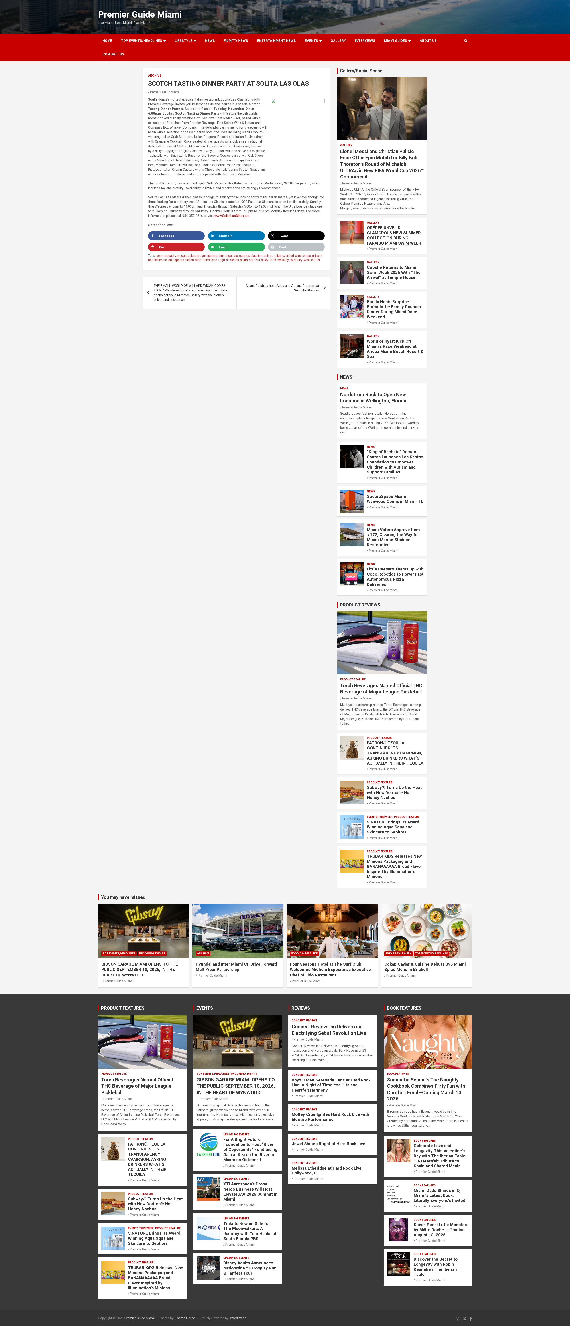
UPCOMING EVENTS (152, 953)
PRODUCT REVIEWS (360, 605)
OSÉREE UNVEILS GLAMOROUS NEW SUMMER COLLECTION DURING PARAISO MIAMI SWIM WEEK (394, 235)
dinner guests (228, 255)
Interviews (365, 41)
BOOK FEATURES (404, 1008)
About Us (428, 41)
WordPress (238, 1318)
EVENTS (311, 41)
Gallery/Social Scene (361, 70)
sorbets (254, 260)
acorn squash (165, 255)
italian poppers (173, 260)
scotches (232, 260)
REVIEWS (300, 1008)
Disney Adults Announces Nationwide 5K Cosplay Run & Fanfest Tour (250, 1268)
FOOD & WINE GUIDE (304, 953)
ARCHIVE (154, 75)
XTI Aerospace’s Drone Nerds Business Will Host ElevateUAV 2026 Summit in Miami (250, 1191)
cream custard (207, 255)
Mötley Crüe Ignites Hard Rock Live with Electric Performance (330, 1117)
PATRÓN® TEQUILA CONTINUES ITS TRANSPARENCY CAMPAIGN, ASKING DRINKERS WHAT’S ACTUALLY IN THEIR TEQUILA (395, 753)
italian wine (193, 260)
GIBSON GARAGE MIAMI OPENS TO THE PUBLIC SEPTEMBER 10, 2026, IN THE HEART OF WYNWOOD (139, 970)
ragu (221, 260)
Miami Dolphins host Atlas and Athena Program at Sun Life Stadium (282, 288)
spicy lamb (268, 260)
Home (107, 41)
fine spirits (265, 255)
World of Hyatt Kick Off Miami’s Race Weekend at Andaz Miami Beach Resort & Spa (395, 349)
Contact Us (113, 54)
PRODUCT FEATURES (123, 1008)
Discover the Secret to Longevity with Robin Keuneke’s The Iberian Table (436, 1267)
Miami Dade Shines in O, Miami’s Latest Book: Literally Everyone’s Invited (439, 1195)
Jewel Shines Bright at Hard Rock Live (328, 1143)
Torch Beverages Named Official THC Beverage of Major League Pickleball (137, 1086)
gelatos (279, 255)
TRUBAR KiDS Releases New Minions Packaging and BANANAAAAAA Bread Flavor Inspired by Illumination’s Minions (394, 866)
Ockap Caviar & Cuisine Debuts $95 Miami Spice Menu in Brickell (425, 967)
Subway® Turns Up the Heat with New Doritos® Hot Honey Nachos (394, 792)
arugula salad (186, 255)
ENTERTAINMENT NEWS (276, 41)
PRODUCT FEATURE (353, 679)
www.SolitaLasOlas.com (232, 216)
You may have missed (123, 897)
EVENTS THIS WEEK (380, 817)
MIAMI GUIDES (395, 41)
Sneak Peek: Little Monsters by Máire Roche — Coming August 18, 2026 (441, 1229)
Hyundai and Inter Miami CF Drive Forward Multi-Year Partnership (236, 967)
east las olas (247, 255)
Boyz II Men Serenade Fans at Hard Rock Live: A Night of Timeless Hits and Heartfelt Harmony (331, 1085)
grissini (317, 255)
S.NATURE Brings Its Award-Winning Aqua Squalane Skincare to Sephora (394, 827)
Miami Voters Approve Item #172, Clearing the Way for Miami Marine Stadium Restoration (393, 537)
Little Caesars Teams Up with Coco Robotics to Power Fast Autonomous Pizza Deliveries (395, 576)
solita (244, 260)
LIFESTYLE (183, 41)
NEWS (210, 41)
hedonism (155, 260)
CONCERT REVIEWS (304, 1020)
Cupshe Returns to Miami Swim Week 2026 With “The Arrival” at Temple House (394, 272)
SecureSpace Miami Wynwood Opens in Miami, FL (395, 499)
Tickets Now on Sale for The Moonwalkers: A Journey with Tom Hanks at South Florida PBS (249, 1231)
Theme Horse (185, 1318)
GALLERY (338, 41)
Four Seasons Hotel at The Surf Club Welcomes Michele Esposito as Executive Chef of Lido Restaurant (330, 970)
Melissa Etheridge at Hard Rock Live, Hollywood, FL (327, 1171)
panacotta (210, 260)
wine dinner (312, 260)
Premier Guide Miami (140, 14)
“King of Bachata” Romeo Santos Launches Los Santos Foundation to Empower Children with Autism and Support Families (395, 462)
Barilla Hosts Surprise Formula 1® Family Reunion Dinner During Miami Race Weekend (394, 309)
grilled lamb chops (298, 255)
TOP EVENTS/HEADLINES (141, 41)
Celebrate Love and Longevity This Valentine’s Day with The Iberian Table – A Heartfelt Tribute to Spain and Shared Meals (439, 1155)
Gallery (346, 145)
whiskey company (290, 260)
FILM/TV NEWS (236, 41)
